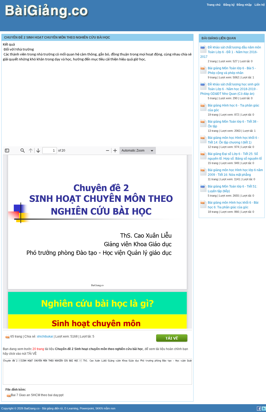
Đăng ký (229, 4)
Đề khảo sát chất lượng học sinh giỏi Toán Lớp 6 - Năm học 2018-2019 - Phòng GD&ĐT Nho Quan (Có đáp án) (230, 89)
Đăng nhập (244, 4)
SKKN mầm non (105, 408)
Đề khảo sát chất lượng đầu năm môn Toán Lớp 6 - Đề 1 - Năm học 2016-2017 (230, 52)
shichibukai (45, 336)
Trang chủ (214, 4)
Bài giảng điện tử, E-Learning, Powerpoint (68, 408)
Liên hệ (260, 4)
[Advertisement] (97, 107)
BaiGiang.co (31, 408)
